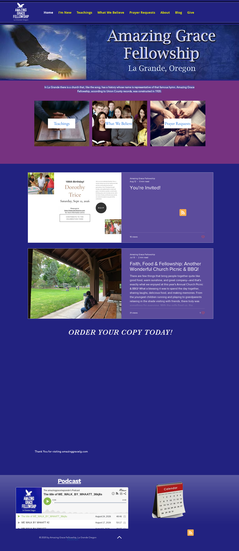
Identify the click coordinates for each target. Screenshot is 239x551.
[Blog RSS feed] (183, 212)
